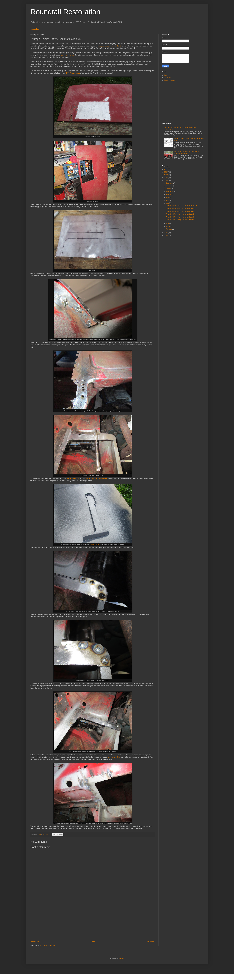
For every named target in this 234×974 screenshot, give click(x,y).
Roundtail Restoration (65, 12)
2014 (166, 235)
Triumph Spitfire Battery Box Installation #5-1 (180, 208)
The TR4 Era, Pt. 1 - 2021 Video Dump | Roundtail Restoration (187, 152)
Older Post (150, 942)
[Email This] (53, 834)
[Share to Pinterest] (62, 834)
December (169, 183)
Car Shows (167, 77)
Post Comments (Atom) (47, 945)
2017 (166, 178)
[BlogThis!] (55, 834)
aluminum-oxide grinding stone (96, 478)
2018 (166, 175)
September (170, 192)
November (169, 186)
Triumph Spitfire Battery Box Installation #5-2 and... (182, 205)
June (168, 200)
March (168, 226)
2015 (166, 233)
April (167, 223)
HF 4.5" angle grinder (73, 73)
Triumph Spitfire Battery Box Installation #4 (180, 214)
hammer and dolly (113, 757)
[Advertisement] (92, 921)
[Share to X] (57, 834)
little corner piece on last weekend (109, 46)
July (167, 197)
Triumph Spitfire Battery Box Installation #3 (180, 217)
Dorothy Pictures (169, 80)
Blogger (121, 958)
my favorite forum (67, 55)
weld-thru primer (94, 544)
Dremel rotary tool (73, 478)
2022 (166, 169)
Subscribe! (34, 29)
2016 (166, 181)
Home (93, 942)
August (168, 194)
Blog (165, 75)
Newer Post (35, 942)
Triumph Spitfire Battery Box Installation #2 (180, 220)
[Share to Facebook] (60, 834)
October (169, 189)
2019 (166, 172)
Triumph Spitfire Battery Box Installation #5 (180, 211)
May (167, 203)
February (169, 229)
